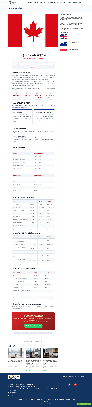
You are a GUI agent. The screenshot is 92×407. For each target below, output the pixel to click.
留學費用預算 (31, 64)
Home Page (29, 2)
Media (65, 2)
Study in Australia (73, 42)
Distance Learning (52, 2)
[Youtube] (75, 384)
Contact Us (74, 2)
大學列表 (38, 64)
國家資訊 (16, 64)
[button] (83, 404)
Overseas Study (42, 2)
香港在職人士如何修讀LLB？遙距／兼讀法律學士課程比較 (50, 361)
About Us (36, 2)
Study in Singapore (73, 49)
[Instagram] (72, 384)
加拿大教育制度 (23, 64)
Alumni (69, 2)
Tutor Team (59, 2)
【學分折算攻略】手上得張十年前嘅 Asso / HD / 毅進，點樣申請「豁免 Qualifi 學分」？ (71, 24)
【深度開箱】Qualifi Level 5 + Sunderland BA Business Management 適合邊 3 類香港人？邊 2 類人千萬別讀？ (71, 19)
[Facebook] (69, 384)
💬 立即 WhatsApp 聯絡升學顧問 (33, 325)
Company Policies (46, 403)
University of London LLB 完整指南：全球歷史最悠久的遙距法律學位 (33, 361)
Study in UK (71, 35)
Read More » (28, 370)
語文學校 (33, 67)
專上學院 (44, 64)
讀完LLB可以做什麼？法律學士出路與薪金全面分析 (15, 360)
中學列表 (50, 64)
